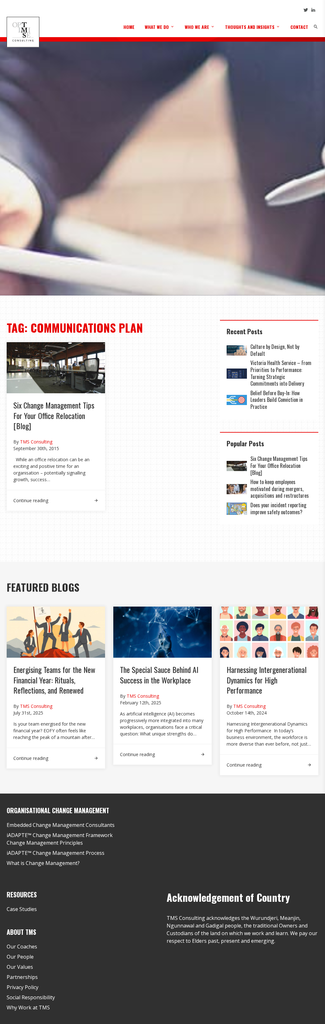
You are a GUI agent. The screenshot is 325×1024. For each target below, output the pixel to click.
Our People (20, 956)
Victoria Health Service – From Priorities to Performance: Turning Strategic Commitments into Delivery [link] (280, 373)
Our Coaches (22, 946)
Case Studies (22, 909)
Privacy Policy (22, 987)
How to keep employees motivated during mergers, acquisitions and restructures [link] (279, 488)
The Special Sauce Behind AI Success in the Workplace (159, 674)
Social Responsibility (31, 997)
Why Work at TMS (28, 1007)
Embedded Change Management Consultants (61, 824)
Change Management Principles (45, 842)
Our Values (20, 966)
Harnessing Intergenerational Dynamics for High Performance (267, 680)
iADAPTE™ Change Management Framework (60, 835)
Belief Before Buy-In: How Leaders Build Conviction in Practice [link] (276, 399)
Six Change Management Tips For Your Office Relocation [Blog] (53, 415)
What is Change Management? (43, 863)
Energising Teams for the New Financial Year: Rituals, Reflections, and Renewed (54, 680)
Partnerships (22, 977)
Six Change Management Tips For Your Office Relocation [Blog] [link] (279, 465)
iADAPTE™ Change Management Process (55, 852)
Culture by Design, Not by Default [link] (274, 350)
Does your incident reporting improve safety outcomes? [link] (278, 508)
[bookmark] (23, 31)
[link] (56, 497)
